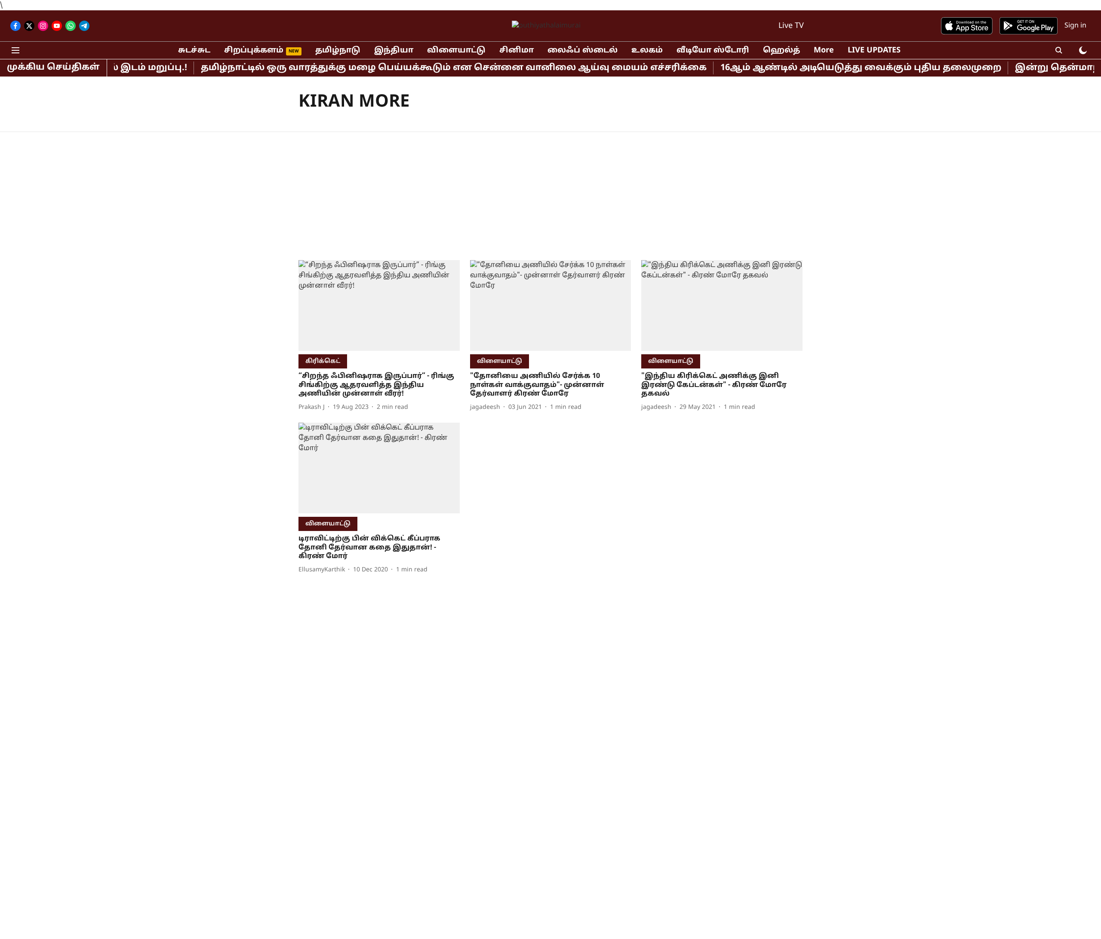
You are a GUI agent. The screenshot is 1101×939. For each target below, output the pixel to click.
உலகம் (647, 50)
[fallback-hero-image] (379, 305)
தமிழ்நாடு (337, 50)
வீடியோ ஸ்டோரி (713, 50)
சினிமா (516, 50)
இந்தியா (393, 50)
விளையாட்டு (456, 50)
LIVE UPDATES (874, 50)
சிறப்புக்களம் (253, 50)
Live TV (791, 26)
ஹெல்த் (781, 50)
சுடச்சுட (194, 50)
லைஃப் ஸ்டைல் (582, 50)
